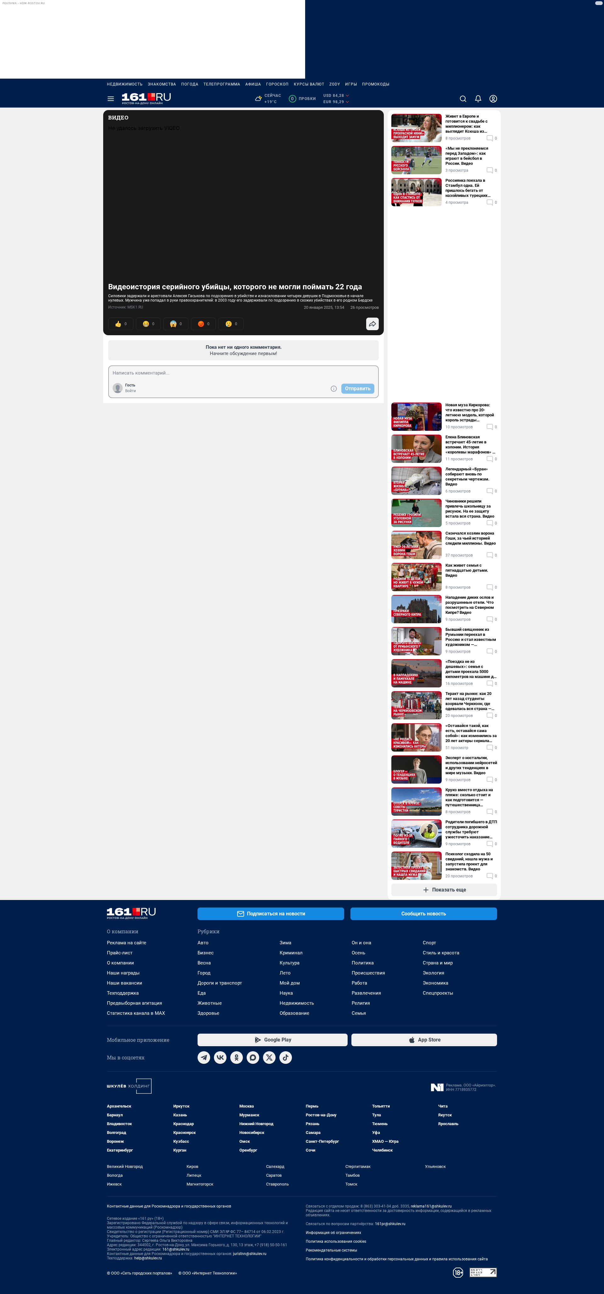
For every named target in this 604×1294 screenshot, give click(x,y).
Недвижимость (125, 84)
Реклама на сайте (126, 943)
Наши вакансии (124, 983)
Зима (285, 943)
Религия (361, 1003)
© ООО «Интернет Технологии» (207, 1273)
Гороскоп (277, 84)
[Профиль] (493, 99)
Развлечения (366, 993)
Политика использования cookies (336, 1241)
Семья (359, 1013)
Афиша (253, 84)
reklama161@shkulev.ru (431, 1206)
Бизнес (206, 953)
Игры (351, 84)
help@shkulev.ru (148, 1258)
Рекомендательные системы (331, 1250)
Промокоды (375, 84)
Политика (363, 963)
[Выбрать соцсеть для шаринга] (372, 324)
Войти (130, 391)
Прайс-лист (119, 953)
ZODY (334, 84)
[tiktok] (285, 1057)
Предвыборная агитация (134, 1003)
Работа (359, 983)
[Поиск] (463, 99)
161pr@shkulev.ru (390, 1224)
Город (204, 973)
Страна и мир (438, 963)
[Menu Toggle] (110, 99)
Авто (203, 943)
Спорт (429, 943)
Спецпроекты (438, 993)
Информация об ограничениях (333, 1232)
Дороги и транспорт (220, 983)
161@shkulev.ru (175, 1249)
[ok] (236, 1057)
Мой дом (290, 983)
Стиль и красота (441, 953)
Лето (285, 973)
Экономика (435, 983)
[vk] (220, 1057)
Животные (210, 1003)
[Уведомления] (478, 99)
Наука (286, 993)
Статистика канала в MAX (136, 1013)
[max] (253, 1057)
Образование (294, 1013)
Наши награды (123, 973)
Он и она (361, 943)
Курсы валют (309, 84)
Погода (190, 84)
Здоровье (208, 1013)
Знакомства (162, 84)
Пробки (303, 99)
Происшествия (368, 973)
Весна (204, 963)
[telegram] (204, 1057)
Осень (358, 953)
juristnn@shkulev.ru (249, 1254)
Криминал (291, 953)
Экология (433, 973)
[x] (269, 1057)
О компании (120, 963)
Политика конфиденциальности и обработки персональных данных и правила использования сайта (397, 1259)
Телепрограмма (222, 84)
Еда (202, 993)
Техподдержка (123, 993)
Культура (289, 963)
